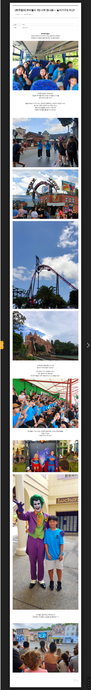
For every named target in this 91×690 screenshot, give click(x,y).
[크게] (88, 680)
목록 (1, 345)
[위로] (88, 685)
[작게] (88, 682)
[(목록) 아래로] (88, 687)
